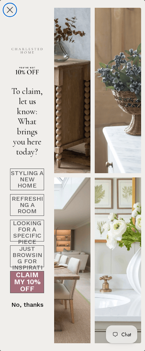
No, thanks (27, 304)
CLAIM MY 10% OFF (27, 282)
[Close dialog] (10, 10)
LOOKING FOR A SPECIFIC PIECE (27, 231)
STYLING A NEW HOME (27, 179)
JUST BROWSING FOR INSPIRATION (27, 256)
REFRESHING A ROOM (27, 205)
